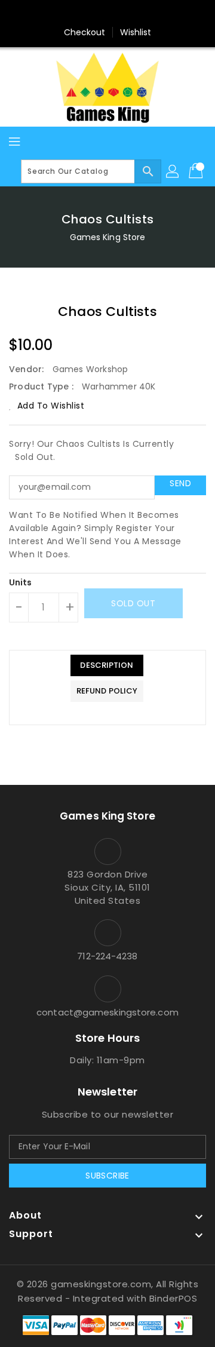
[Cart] (197, 171)
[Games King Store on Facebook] (85, 14)
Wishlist (136, 32)
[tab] (106, 665)
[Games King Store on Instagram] (107, 14)
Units (20, 582)
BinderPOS (173, 1298)
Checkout (85, 32)
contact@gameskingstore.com (107, 1012)
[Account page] (173, 171)
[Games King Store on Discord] (130, 14)
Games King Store (108, 237)
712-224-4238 (107, 956)
